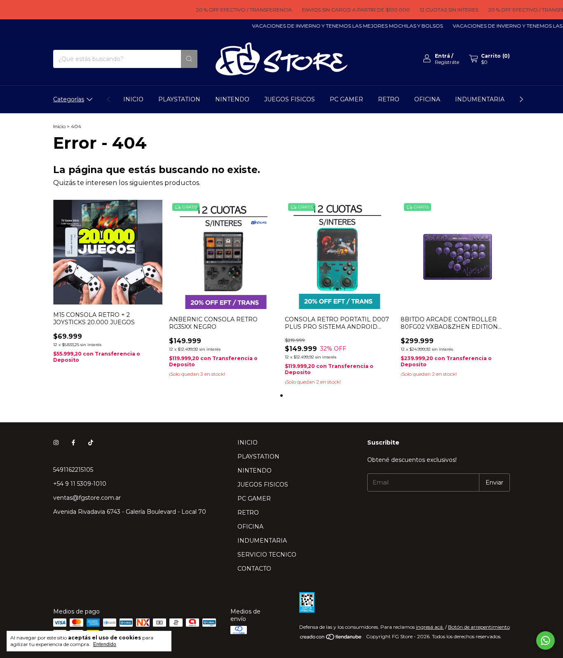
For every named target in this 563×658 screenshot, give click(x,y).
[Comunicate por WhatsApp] (545, 640)
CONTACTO (254, 568)
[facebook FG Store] (73, 442)
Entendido (104, 644)
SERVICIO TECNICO (266, 554)
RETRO (388, 99)
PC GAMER (346, 99)
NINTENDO (232, 99)
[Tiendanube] (331, 638)
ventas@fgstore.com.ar (87, 497)
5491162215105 (73, 469)
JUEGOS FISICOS (289, 99)
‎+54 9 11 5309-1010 (79, 483)
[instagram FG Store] (56, 442)
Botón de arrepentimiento (479, 627)
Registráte (447, 62)
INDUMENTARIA (479, 99)
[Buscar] (189, 59)
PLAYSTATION (179, 99)
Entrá (442, 56)
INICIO (133, 99)
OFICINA (427, 99)
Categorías (68, 99)
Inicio (59, 126)
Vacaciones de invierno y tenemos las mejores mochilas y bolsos (339, 26)
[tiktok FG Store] (91, 442)
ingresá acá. (430, 627)
